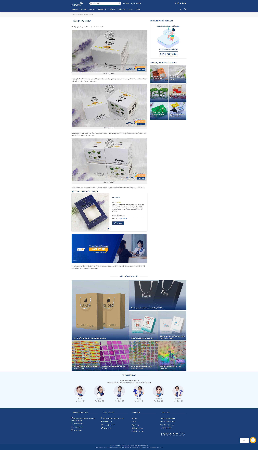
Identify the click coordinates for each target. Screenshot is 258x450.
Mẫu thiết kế (102, 9)
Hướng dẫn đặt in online (168, 418)
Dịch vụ (91, 9)
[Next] (143, 212)
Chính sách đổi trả (137, 428)
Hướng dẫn (121, 9)
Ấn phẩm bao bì (123, 218)
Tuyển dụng (135, 425)
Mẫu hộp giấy (89, 14)
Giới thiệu (84, 9)
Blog (130, 9)
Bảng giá (112, 9)
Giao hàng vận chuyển (167, 425)
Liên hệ (138, 9)
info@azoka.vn (78, 427)
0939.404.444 (107, 421)
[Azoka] (79, 3)
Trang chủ (75, 9)
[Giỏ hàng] (185, 9)
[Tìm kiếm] (119, 3)
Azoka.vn (145, 445)
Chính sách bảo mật (138, 431)
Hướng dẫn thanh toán (168, 421)
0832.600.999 (168, 54)
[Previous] (75, 212)
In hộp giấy (116, 197)
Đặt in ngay (118, 223)
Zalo (80, 401)
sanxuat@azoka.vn (109, 425)
